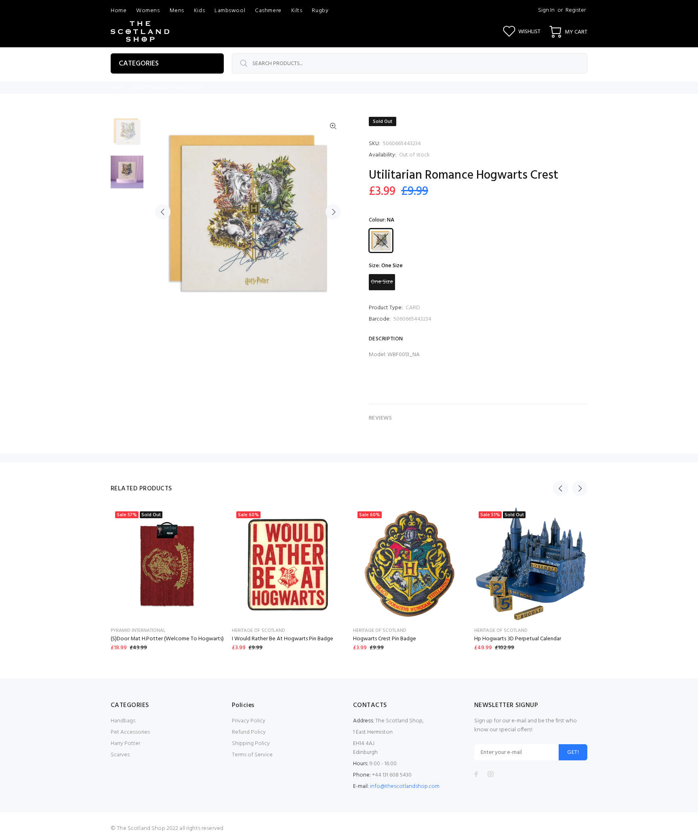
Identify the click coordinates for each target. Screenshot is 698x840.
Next (333, 211)
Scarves (120, 755)
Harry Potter (125, 743)
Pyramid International (138, 631)
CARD (413, 307)
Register (576, 10)
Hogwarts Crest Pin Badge (384, 639)
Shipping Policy (251, 743)
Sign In (546, 10)
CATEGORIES (139, 64)
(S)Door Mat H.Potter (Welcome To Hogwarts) (167, 639)
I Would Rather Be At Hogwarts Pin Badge (282, 639)
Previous (162, 211)
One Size (382, 282)
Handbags (123, 721)
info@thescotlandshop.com (404, 786)
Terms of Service (252, 755)
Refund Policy (249, 732)
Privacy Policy (248, 721)
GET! (573, 752)
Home (117, 88)
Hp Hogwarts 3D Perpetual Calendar (517, 639)
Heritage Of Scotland (258, 631)
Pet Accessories (130, 732)
